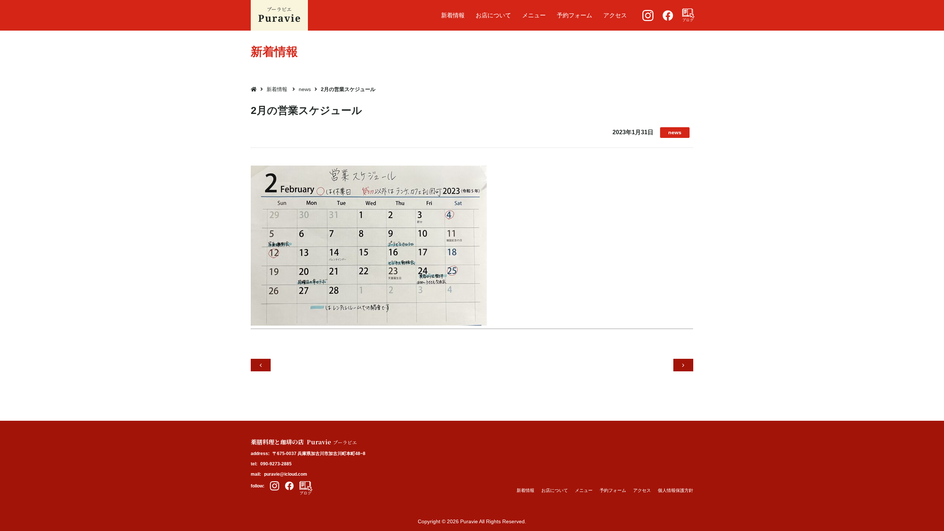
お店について (493, 15)
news (305, 89)
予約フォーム (574, 15)
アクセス (615, 15)
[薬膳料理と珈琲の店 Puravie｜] (279, 15)
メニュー (534, 15)
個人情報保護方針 (675, 490)
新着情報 (453, 15)
